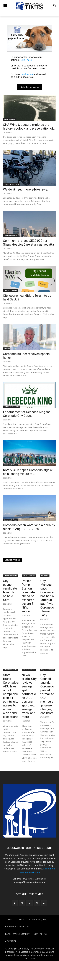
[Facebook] (15, 903)
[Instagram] (22, 903)
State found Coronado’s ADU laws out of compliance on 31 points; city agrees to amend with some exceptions (11, 696)
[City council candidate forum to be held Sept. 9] (29, 279)
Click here (26, 59)
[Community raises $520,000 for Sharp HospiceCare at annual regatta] (29, 224)
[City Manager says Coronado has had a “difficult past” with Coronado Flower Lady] (48, 571)
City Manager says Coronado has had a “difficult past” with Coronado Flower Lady (47, 598)
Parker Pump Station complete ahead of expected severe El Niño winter (28, 596)
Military (7, 349)
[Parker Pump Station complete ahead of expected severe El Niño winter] (29, 571)
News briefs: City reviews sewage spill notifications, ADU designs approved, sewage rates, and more (29, 696)
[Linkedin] (29, 903)
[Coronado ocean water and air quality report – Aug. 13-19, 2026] (29, 508)
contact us (27, 74)
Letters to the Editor (11, 184)
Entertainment (9, 119)
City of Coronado (10, 290)
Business (45, 576)
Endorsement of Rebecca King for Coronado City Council (26, 414)
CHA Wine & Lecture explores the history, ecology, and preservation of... (29, 126)
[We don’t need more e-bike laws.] (29, 168)
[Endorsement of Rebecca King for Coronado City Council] (29, 395)
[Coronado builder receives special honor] (29, 337)
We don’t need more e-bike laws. (25, 189)
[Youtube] (44, 903)
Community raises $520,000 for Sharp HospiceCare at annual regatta (29, 242)
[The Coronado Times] (29, 6)
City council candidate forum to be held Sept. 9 (10, 590)
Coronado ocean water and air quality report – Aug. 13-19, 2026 (29, 527)
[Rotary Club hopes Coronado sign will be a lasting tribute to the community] (29, 453)
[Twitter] (37, 903)
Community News (10, 235)
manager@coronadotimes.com (29, 882)
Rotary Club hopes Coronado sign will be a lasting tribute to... (29, 472)
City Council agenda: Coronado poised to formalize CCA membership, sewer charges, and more (47, 694)
